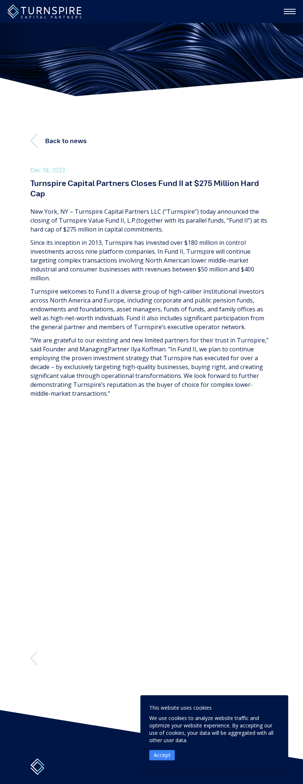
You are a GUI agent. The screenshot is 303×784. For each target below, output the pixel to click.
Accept (162, 754)
